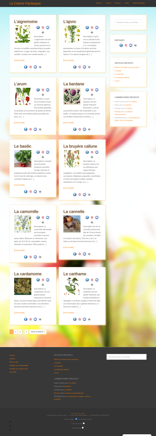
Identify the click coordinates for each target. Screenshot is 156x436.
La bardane (73, 83)
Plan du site (13, 362)
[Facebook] (38, 29)
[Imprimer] (43, 33)
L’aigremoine (25, 21)
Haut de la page (78, 413)
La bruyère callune (80, 146)
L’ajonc (69, 21)
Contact (12, 359)
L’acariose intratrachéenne (74, 393)
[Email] (47, 29)
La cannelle (73, 211)
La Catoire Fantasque (25, 3)
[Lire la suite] (19, 60)
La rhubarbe (119, 74)
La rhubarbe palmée (122, 77)
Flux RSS (12, 372)
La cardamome (28, 273)
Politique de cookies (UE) (18, 369)
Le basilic (22, 146)
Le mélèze (133, 101)
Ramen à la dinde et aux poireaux (127, 67)
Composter (127, 105)
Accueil (12, 355)
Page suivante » (38, 332)
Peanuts (118, 112)
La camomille (26, 211)
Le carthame (74, 273)
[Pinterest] (43, 29)
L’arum (20, 83)
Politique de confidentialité (18, 365)
